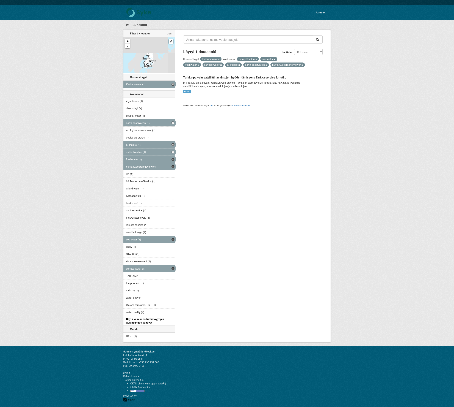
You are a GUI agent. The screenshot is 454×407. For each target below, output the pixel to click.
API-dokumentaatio (241, 105)
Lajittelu (287, 52)
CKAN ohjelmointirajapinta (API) (148, 383)
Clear (169, 33)
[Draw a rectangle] (171, 41)
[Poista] (219, 59)
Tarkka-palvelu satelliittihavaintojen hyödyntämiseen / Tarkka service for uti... (234, 77)
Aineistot (320, 12)
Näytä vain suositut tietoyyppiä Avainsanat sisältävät (145, 320)
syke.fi (126, 373)
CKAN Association (140, 387)
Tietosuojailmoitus (133, 380)
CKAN (129, 400)
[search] (318, 39)
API (211, 105)
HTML (186, 91)
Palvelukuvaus (131, 376)
